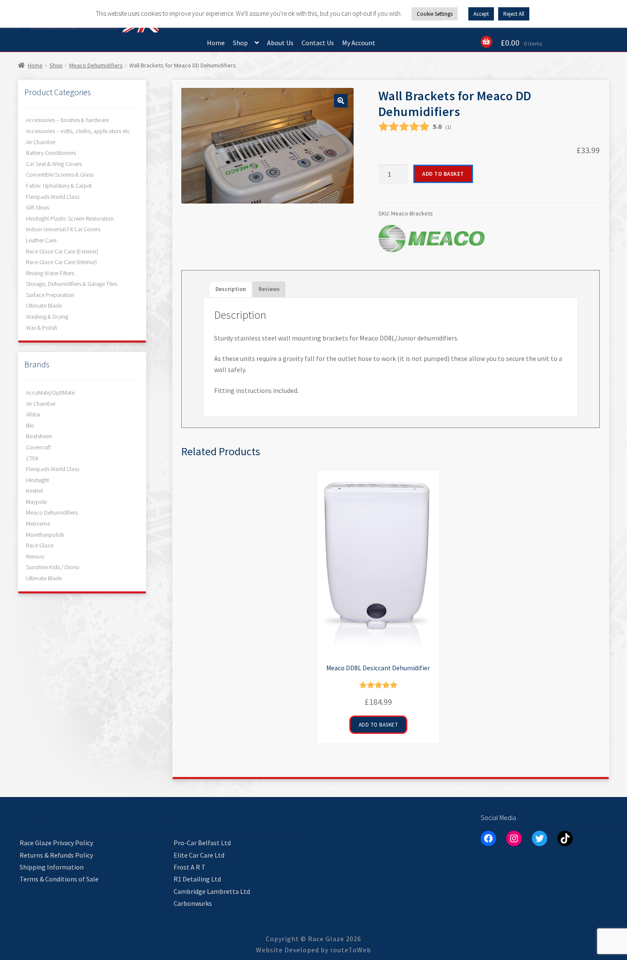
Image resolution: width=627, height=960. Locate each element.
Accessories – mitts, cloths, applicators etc (78, 131)
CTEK (32, 458)
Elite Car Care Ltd (199, 855)
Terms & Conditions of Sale (59, 879)
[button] (341, 101)
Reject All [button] (513, 13)
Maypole (36, 502)
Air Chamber (40, 142)
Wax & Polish (41, 328)
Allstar (33, 414)
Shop (240, 42)
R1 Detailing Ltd (197, 879)
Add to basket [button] (378, 724)
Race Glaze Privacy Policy (56, 842)
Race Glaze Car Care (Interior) (61, 262)
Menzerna (38, 523)
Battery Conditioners (51, 153)
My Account (358, 42)
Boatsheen (39, 436)
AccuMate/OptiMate (50, 392)
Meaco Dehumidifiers (96, 65)
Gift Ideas (37, 207)
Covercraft (38, 447)
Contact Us (318, 42)
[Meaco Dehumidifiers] (431, 238)
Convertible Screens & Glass (59, 174)
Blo (30, 425)
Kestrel (34, 491)
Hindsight (37, 480)
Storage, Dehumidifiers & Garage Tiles (71, 284)
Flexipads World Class (52, 197)
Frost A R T (190, 867)
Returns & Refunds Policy (56, 855)
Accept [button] (481, 13)
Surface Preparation (50, 295)
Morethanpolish (45, 534)
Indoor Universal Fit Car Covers (63, 229)
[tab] (269, 289)
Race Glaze (39, 545)
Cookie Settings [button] (435, 13)
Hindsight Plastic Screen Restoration (69, 218)
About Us (280, 42)
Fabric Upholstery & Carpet (59, 185)
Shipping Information (52, 867)
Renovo (35, 556)
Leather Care (41, 240)
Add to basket (443, 173)
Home (216, 42)
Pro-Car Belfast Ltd (202, 842)
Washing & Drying (47, 316)
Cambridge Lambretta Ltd (212, 891)
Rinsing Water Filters (50, 273)
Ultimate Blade (44, 305)
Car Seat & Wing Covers (54, 164)
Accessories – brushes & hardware (67, 120)
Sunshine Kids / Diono (52, 567)
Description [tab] (230, 289)
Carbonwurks (193, 903)
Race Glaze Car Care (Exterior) (62, 251)
